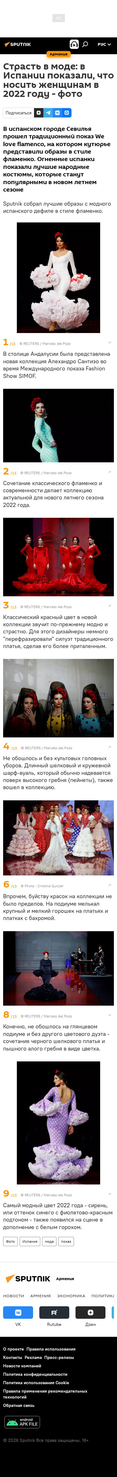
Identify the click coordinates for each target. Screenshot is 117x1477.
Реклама (33, 1357)
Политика (103, 1295)
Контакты (12, 1357)
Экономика (71, 1295)
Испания (29, 1241)
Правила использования (51, 1349)
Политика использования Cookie (36, 1382)
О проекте (13, 1349)
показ (66, 1241)
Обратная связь (18, 1405)
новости (13, 1295)
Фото (10, 1241)
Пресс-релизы (59, 1357)
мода (49, 1241)
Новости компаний (22, 1366)
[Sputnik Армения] (18, 47)
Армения (40, 1295)
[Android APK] (22, 1423)
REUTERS (31, 343)
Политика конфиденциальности (35, 1374)
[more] (110, 342)
